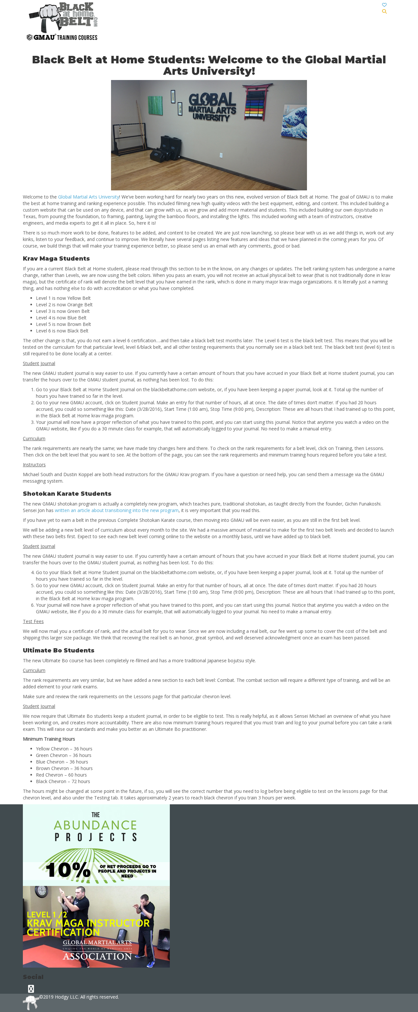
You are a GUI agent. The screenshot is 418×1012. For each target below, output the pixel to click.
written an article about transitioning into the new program (117, 510)
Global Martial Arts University (88, 197)
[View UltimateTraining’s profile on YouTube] (31, 988)
